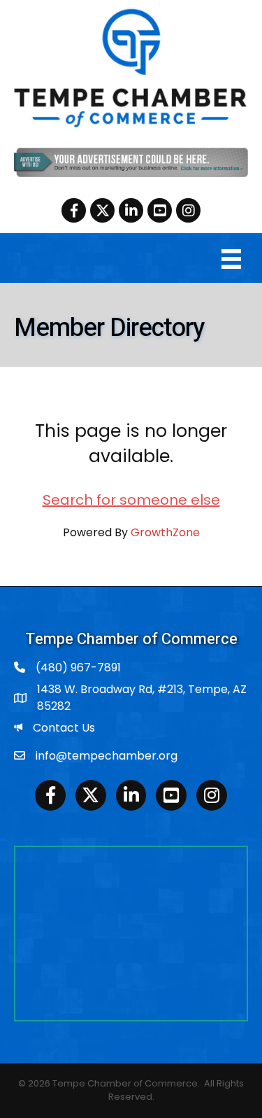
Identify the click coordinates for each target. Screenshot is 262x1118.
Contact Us (64, 728)
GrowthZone (165, 532)
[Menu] (231, 259)
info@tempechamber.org (106, 756)
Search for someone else (131, 500)
